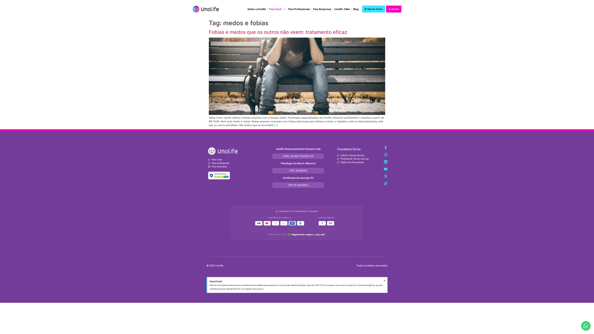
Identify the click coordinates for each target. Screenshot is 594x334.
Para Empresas (322, 9)
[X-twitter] (385, 176)
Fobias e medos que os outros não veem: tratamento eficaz (278, 32)
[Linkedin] (385, 162)
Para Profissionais (299, 9)
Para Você (275, 9)
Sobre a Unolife (257, 9)
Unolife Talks (342, 9)
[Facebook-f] (385, 148)
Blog (356, 9)
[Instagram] (385, 155)
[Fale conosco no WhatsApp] (585, 325)
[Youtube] (385, 169)
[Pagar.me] (307, 234)
